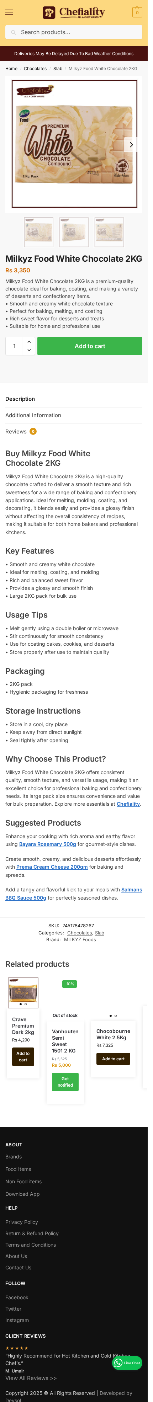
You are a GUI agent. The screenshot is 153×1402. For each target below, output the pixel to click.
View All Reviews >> (31, 1377)
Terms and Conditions (30, 1245)
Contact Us (18, 1267)
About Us (16, 1256)
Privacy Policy (21, 1222)
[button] (136, 12)
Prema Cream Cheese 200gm (52, 867)
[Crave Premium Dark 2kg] (23, 993)
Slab (57, 68)
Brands (13, 1156)
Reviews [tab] (20, 431)
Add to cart (90, 346)
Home (11, 68)
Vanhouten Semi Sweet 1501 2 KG (65, 1041)
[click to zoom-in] (73, 144)
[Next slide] (131, 144)
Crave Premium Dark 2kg (23, 1025)
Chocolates (35, 68)
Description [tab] (20, 398)
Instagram (17, 1320)
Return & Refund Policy (32, 1233)
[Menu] (16, 12)
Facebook (16, 1297)
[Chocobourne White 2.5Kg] (113, 999)
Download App (22, 1194)
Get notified (65, 1082)
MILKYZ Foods (80, 939)
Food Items (18, 1169)
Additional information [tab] (33, 415)
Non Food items (24, 1181)
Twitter (13, 1309)
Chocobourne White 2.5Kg (113, 1034)
